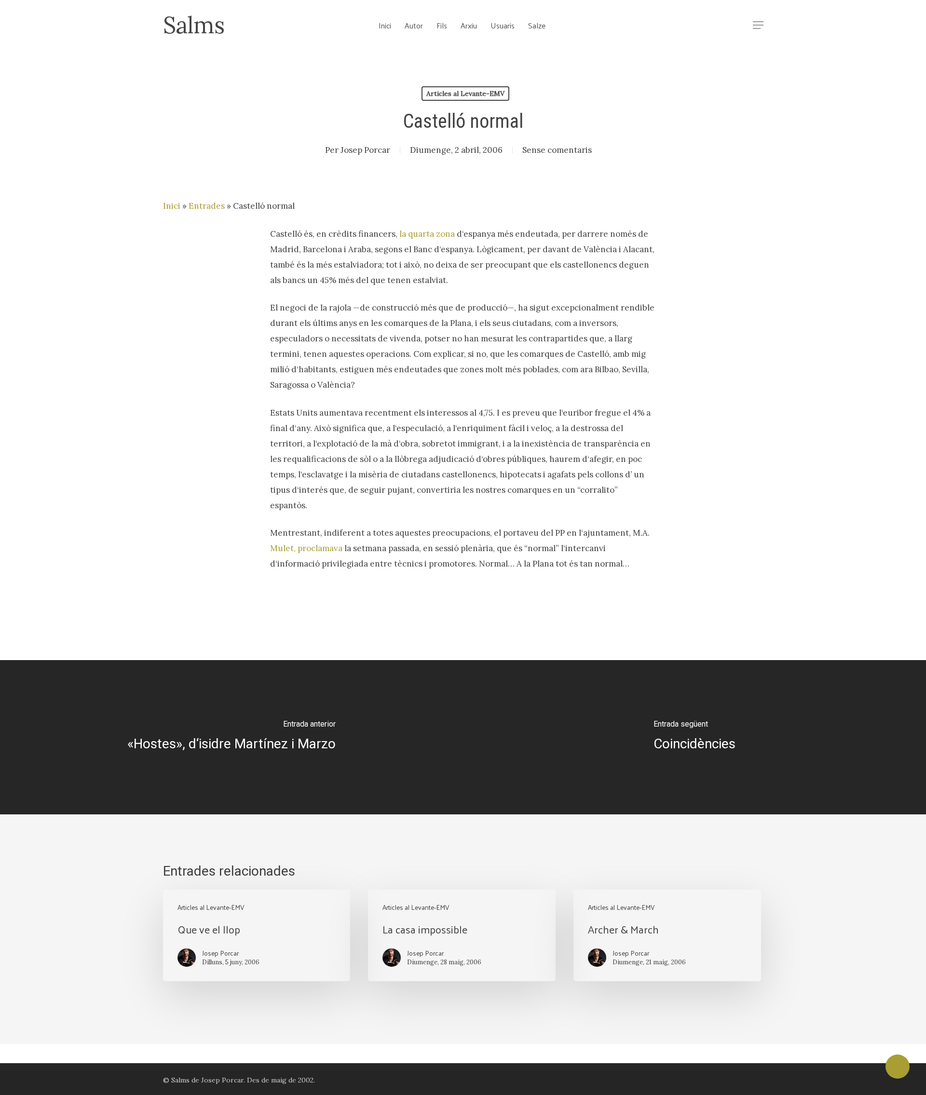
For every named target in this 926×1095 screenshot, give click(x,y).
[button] (758, 25)
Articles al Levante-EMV (465, 93)
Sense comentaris (557, 150)
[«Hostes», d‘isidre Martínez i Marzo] (231, 737)
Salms (193, 25)
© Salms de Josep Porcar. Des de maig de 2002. (239, 1080)
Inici (171, 206)
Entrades (207, 206)
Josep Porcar (365, 150)
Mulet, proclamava (306, 548)
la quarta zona (427, 234)
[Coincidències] (694, 737)
